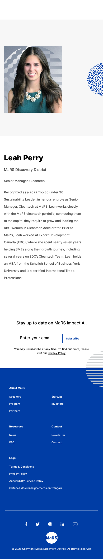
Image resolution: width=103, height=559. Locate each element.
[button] (0, 3)
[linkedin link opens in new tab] (62, 524)
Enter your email (36, 338)
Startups (57, 396)
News (12, 435)
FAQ (12, 442)
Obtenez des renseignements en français (35, 488)
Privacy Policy (56, 353)
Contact (57, 426)
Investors (57, 403)
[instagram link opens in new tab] (50, 524)
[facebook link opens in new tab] (26, 524)
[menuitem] (30, 396)
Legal (12, 457)
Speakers (15, 396)
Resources (16, 426)
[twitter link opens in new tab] (38, 524)
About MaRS (17, 387)
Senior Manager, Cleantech (24, 181)
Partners (14, 410)
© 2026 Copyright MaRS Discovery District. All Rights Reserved (51, 548)
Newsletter (58, 435)
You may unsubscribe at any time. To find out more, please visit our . (51, 351)
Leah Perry (23, 157)
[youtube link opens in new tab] (75, 524)
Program (14, 403)
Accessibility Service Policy (26, 480)
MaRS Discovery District (25, 169)
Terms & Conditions (21, 466)
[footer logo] (52, 538)
